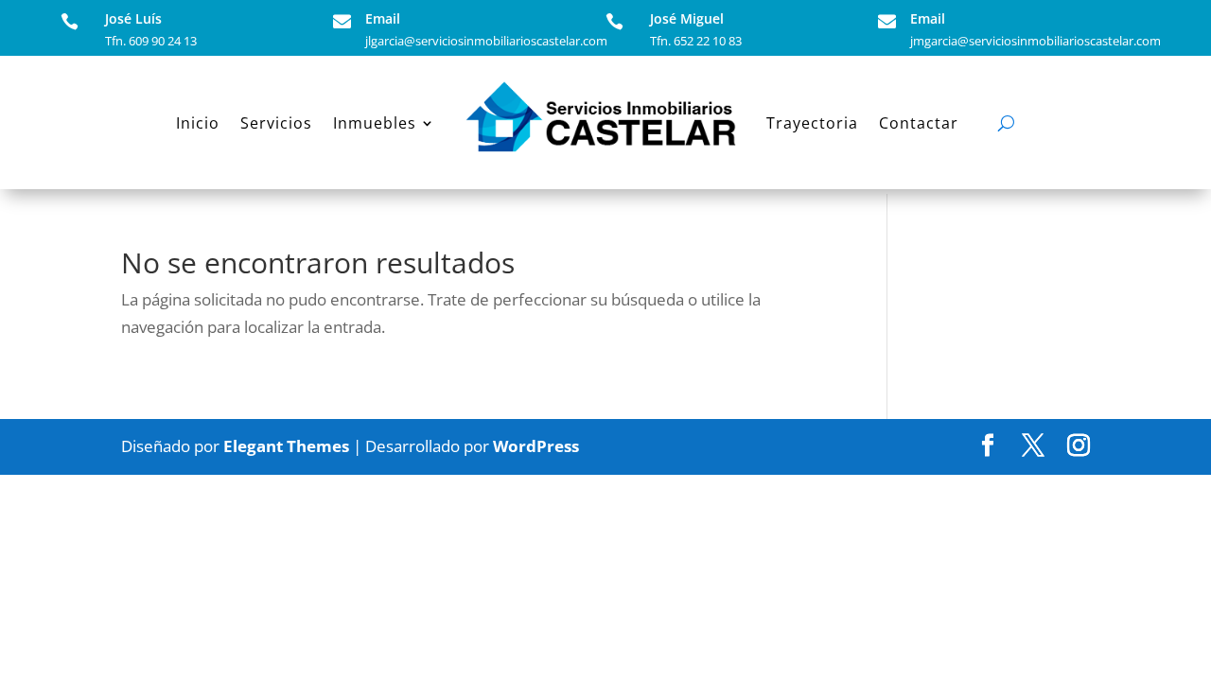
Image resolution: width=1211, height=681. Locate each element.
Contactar (918, 123)
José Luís (133, 18)
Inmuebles (374, 123)
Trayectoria (812, 123)
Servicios (276, 123)
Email (382, 18)
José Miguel (687, 18)
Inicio (197, 123)
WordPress (536, 446)
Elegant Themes (286, 446)
